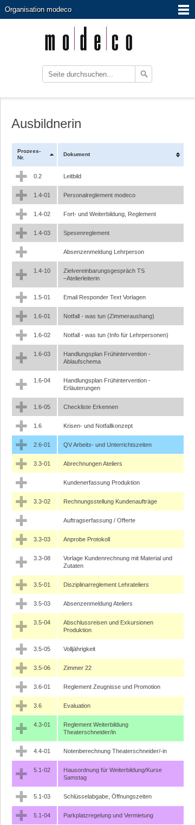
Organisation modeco (38, 9)
